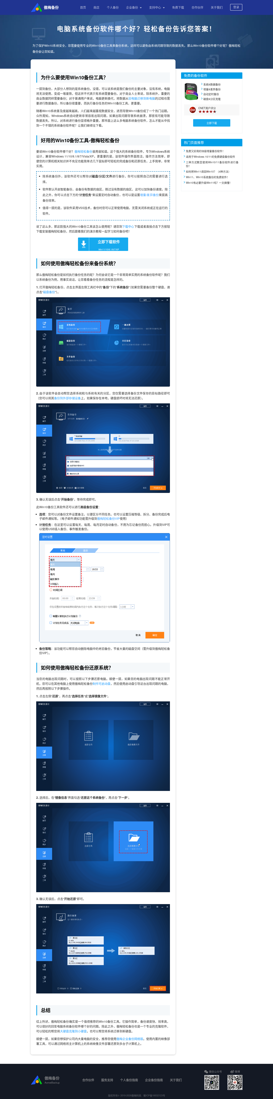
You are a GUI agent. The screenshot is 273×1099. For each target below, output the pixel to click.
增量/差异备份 (149, 195)
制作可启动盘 (101, 683)
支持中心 (155, 7)
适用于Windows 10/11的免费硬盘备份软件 (210, 156)
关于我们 (217, 7)
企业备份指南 (154, 1080)
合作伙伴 (197, 7)
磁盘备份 (49, 292)
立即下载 (212, 123)
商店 (96, 7)
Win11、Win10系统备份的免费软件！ (207, 177)
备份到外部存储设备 (67, 398)
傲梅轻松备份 (83, 151)
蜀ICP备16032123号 (154, 1095)
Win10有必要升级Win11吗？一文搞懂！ (209, 182)
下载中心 (128, 226)
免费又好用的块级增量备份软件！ (205, 151)
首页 (83, 7)
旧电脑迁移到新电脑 (141, 98)
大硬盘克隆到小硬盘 (73, 1031)
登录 (236, 7)
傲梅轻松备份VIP (108, 518)
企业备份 (132, 7)
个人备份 (113, 7)
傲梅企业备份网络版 (129, 1039)
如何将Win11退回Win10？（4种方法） (208, 171)
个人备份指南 (129, 1080)
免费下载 (178, 7)
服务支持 (107, 1080)
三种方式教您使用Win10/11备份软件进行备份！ (212, 164)
